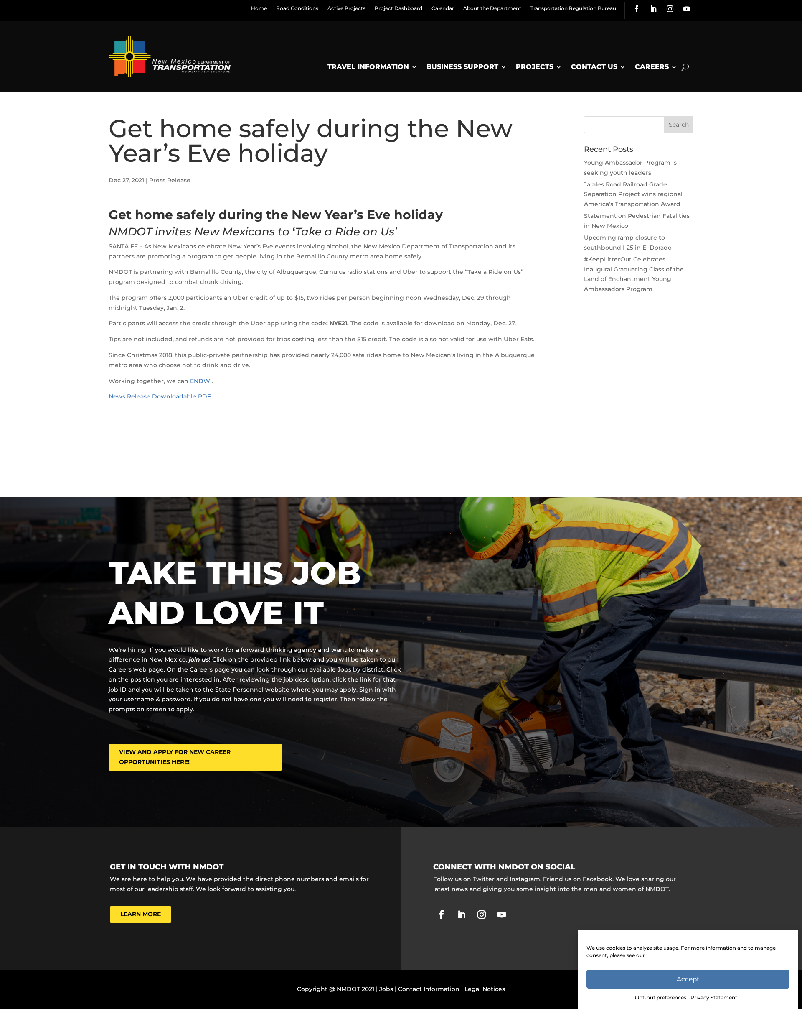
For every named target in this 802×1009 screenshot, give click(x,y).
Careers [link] (652, 67)
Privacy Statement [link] (713, 997)
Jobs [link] (386, 989)
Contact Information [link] (428, 989)
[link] (636, 8)
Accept (688, 979)
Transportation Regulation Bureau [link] (573, 8)
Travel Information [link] (368, 67)
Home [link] (259, 8)
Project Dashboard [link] (398, 8)
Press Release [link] (169, 180)
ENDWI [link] (201, 381)
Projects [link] (534, 67)
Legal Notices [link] (484, 989)
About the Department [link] (492, 8)
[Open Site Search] (685, 67)
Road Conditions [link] (297, 8)
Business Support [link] (462, 67)
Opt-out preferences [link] (660, 997)
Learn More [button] (140, 914)
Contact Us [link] (594, 67)
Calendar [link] (442, 8)
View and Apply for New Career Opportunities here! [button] (175, 757)
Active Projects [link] (346, 8)
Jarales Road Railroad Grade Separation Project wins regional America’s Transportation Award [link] (633, 194)
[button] (678, 124)
